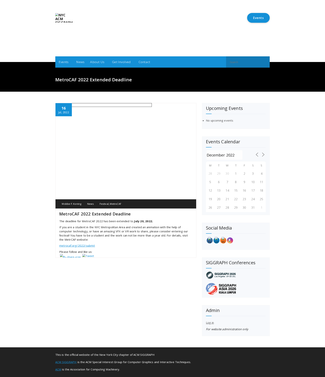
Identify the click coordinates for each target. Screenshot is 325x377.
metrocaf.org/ (68, 245)
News (80, 62)
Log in (210, 322)
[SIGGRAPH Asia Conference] (236, 289)
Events (258, 18)
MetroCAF (115, 203)
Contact (144, 62)
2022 (81, 245)
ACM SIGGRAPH (66, 362)
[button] (265, 61)
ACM (58, 369)
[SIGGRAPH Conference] (236, 275)
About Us (97, 62)
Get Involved (121, 62)
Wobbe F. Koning (71, 203)
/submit (90, 245)
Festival (104, 203)
